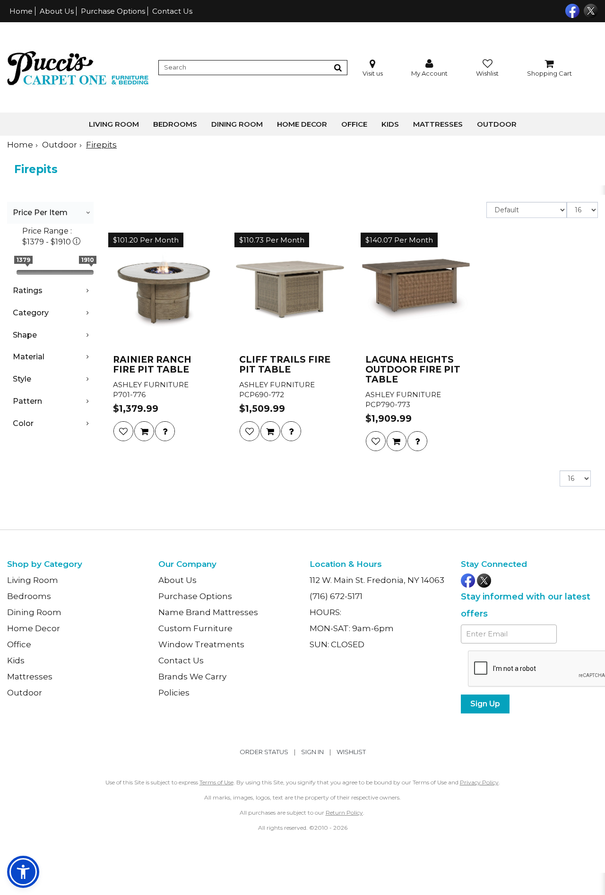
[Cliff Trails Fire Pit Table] (290, 290)
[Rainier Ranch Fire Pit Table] (163, 290)
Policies (174, 692)
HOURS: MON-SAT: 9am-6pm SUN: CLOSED (352, 628)
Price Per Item (40, 212)
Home (21, 11)
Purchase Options (113, 11)
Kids (390, 124)
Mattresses (438, 124)
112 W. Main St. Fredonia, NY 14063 (377, 580)
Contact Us (172, 11)
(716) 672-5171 (336, 596)
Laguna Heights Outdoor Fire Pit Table (412, 370)
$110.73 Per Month (271, 239)
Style (22, 378)
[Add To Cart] (144, 431)
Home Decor (302, 124)
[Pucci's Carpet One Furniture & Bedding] (78, 68)
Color (23, 423)
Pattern (27, 401)
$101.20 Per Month (146, 239)
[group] (165, 431)
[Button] (337, 67)
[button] (429, 68)
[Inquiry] (165, 431)
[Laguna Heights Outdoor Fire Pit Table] (416, 290)
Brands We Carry (192, 676)
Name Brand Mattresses (208, 612)
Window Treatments (201, 644)
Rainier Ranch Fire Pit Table (152, 365)
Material (28, 356)
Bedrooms (175, 124)
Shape (25, 334)
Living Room (114, 124)
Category (31, 312)
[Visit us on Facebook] (571, 10)
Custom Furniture (195, 628)
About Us (57, 11)
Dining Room (237, 124)
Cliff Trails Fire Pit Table (284, 365)
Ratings (28, 290)
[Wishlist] (123, 431)
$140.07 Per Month (399, 239)
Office (354, 124)
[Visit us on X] (589, 10)
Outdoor (497, 124)
